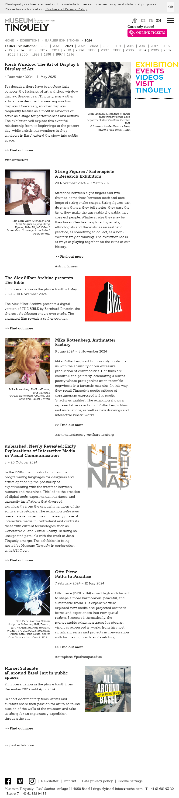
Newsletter (50, 781)
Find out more (21, 328)
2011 (55, 50)
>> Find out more (19, 150)
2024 (88, 40)
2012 (44, 50)
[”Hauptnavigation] (170, 20)
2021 (106, 46)
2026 (44, 46)
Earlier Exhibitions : (21, 46)
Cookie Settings (130, 781)
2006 (117, 50)
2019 (130, 46)
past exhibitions (21, 745)
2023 (82, 46)
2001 (11, 54)
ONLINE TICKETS (150, 33)
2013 (32, 50)
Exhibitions (30, 40)
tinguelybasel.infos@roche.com (118, 789)
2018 (142, 46)
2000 (24, 54)
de (143, 21)
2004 (142, 50)
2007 (105, 50)
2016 (166, 46)
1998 (47, 54)
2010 (67, 50)
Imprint (70, 781)
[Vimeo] (20, 781)
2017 (154, 46)
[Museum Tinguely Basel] (30, 30)
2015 (8, 50)
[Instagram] (32, 781)
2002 (168, 50)
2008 (92, 50)
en (158, 21)
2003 (155, 50)
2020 (118, 46)
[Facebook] (8, 781)
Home (10, 40)
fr (151, 21)
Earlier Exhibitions (62, 40)
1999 (35, 54)
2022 (94, 46)
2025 (57, 46)
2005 (130, 50)
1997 (59, 54)
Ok (170, 7)
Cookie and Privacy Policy (66, 9)
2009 (80, 50)
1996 (70, 54)
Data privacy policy (97, 781)
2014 (20, 50)
